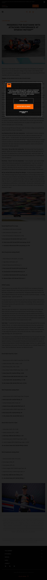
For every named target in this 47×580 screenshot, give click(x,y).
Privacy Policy (22, 95)
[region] (23, 99)
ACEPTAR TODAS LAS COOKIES (23, 106)
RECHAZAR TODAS (23, 101)
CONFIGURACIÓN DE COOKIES (23, 112)
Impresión (25, 95)
